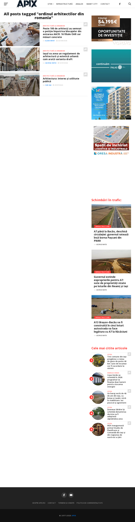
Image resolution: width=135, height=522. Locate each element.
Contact (105, 4)
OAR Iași (48, 85)
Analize (79, 4)
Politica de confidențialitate (90, 503)
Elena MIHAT (50, 41)
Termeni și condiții (66, 503)
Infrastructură (64, 4)
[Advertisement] (111, 177)
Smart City (91, 4)
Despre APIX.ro (38, 503)
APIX (74, 515)
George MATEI (50, 63)
